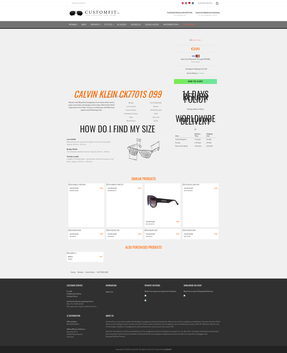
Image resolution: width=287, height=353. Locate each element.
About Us (109, 292)
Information (170, 24)
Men (84, 24)
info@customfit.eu (74, 294)
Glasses (121, 24)
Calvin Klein (95, 93)
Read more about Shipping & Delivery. (198, 291)
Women (73, 24)
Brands (95, 24)
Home (73, 272)
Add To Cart (195, 81)
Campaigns (189, 24)
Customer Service (205, 3)
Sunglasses (152, 24)
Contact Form (72, 296)
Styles (108, 24)
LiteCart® (168, 349)
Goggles (136, 24)
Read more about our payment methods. (160, 291)
